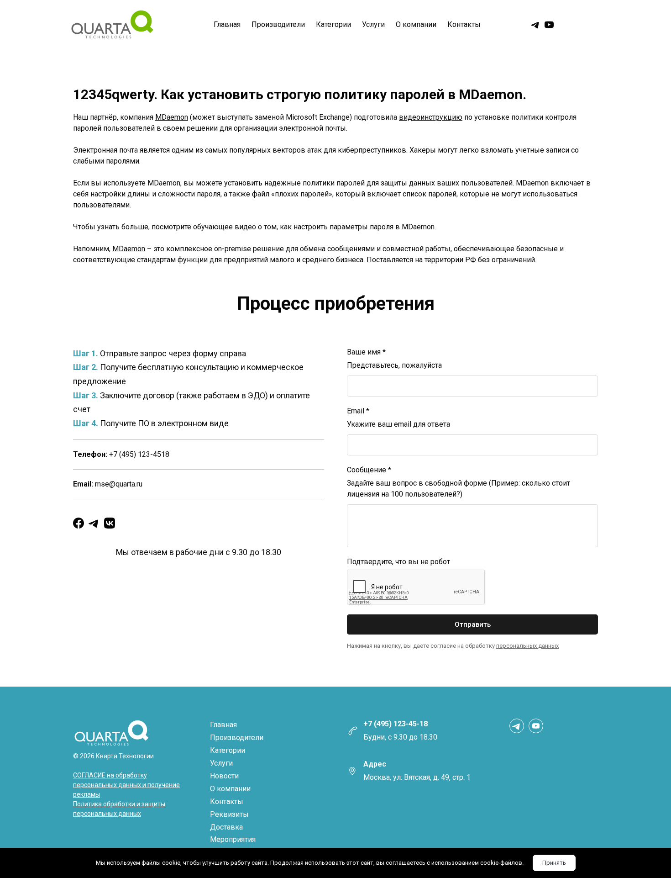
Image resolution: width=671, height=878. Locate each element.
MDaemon (171, 117)
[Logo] (111, 25)
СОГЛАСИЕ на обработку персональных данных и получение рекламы (126, 785)
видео (245, 226)
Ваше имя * (366, 352)
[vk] (109, 523)
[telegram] (535, 24)
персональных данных (527, 645)
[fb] (78, 523)
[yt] (549, 24)
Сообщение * (369, 469)
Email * (358, 411)
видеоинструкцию (430, 117)
